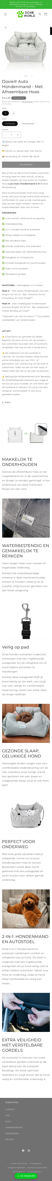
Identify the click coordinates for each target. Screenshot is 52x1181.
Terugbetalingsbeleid (16, 1168)
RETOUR (9, 1139)
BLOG (8, 1121)
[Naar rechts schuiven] (32, 76)
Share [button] (7, 402)
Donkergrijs (29, 124)
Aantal (5, 129)
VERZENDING (12, 1133)
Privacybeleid (35, 1163)
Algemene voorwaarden (37, 1168)
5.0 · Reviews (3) (27, 1176)
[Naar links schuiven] (20, 76)
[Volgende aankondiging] (47, 4)
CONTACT (10, 1109)
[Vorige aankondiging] (5, 4)
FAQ (7, 1115)
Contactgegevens (34, 1172)
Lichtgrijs (11, 124)
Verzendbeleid (19, 1172)
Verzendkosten (27, 101)
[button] (5, 14)
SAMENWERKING (14, 1127)
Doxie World (22, 1163)
